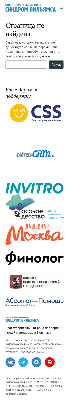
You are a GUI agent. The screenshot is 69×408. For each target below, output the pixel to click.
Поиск (56, 64)
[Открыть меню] (61, 8)
